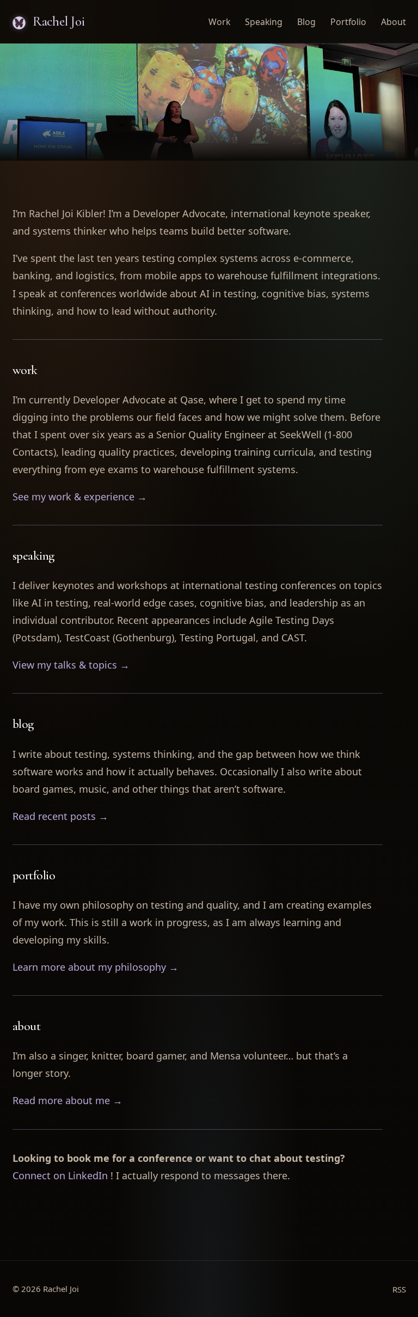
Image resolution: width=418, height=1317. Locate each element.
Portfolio (348, 22)
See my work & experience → (80, 496)
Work (219, 22)
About (393, 22)
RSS (399, 1289)
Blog (306, 22)
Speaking (263, 22)
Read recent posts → (60, 816)
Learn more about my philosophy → (96, 966)
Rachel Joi (56, 21)
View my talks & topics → (71, 664)
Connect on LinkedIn (60, 1175)
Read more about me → (67, 1100)
